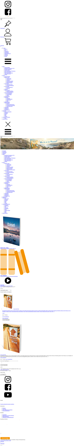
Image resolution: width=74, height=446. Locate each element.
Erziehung (8, 88)
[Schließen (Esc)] (3, 444)
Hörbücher (6, 112)
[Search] (1, 19)
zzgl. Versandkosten (5, 316)
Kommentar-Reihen (9, 81)
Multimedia (4, 110)
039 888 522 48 (3, 16)
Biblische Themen (9, 82)
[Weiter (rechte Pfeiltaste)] (1, 445)
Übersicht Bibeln (7, 67)
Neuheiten (6, 89)
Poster (5, 118)
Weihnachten (4, 152)
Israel (7, 100)
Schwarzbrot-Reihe (9, 84)
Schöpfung (8, 98)
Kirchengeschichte (9, 99)
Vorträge (5, 116)
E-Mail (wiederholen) (3, 424)
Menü (4, 48)
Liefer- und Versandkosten (4, 369)
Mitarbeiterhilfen (7, 102)
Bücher (3, 75)
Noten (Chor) (6, 198)
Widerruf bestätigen (5, 438)
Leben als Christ (7, 176)
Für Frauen (4, 150)
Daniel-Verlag (6, 83)
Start (1, 286)
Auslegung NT (8, 79)
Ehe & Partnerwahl (9, 87)
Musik (5, 114)
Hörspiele (6, 113)
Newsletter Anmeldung (10, 404)
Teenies (7, 95)
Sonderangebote (5, 213)
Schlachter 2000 (7, 70)
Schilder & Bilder (7, 210)
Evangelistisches (7, 96)
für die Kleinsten (9, 93)
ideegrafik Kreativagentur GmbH (5, 440)
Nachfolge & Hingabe (9, 91)
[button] (5, 319)
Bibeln (3, 66)
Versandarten (6, 52)
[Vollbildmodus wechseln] (1, 444)
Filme (5, 115)
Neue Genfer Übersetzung (8, 72)
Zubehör (5, 74)
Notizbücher (6, 208)
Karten (5, 209)
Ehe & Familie (6, 86)
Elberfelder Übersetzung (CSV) (9, 68)
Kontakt (5, 56)
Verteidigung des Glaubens (10, 169)
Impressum (2, 441)
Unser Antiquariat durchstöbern (7, 409)
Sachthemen (6, 97)
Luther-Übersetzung (7, 73)
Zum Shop (6, 55)
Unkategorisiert (4, 196)
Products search (3, 18)
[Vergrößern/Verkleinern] (0, 444)
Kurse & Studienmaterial (10, 104)
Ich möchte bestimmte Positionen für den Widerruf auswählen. (12, 433)
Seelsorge (8, 103)
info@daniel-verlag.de (12, 16)
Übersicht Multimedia (7, 111)
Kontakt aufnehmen (3, 404)
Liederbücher (6, 108)
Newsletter (6, 50)
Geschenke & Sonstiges (6, 117)
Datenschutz (2, 443)
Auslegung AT (8, 78)
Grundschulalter (9, 94)
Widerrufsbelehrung (7, 53)
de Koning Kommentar (10, 85)
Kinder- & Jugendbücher (8, 92)
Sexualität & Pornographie (10, 105)
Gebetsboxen (6, 205)
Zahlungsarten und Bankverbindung (8, 415)
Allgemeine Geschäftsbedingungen (8, 417)
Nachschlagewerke (9, 106)
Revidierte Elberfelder (7, 69)
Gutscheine (6, 207)
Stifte (5, 206)
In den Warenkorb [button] (5, 318)
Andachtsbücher (7, 101)
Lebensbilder (6, 107)
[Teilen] (2, 444)
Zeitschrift (6, 54)
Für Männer (4, 151)
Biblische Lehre (6, 77)
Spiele (5, 211)
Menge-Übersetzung (7, 158)
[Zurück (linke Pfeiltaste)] (0, 445)
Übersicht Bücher (7, 76)
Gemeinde (8, 80)
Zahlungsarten (6, 51)
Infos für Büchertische (5, 410)
